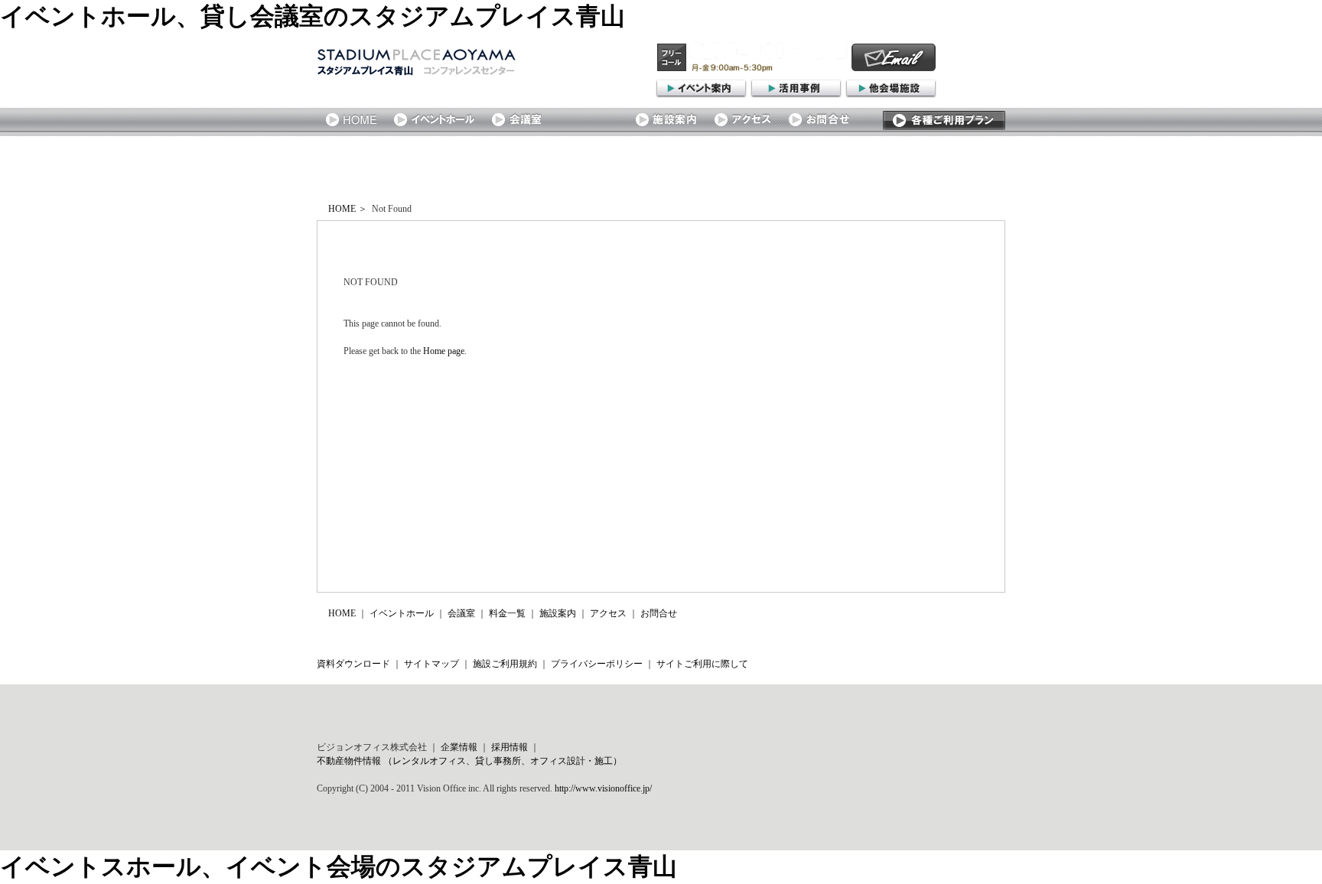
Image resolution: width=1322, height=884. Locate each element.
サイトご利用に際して (702, 663)
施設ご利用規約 (505, 663)
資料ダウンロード (353, 663)
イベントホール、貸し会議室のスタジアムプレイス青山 (312, 16)
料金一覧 (507, 613)
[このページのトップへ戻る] (948, 636)
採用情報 (509, 747)
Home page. (445, 351)
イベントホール (402, 613)
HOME (342, 208)
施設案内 (557, 613)
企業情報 (459, 747)
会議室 (461, 613)
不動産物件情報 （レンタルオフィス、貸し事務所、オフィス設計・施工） (469, 761)
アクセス (608, 613)
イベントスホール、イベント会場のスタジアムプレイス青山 (338, 866)
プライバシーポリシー (597, 663)
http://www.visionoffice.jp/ (603, 788)
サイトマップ (431, 663)
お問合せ (658, 613)
